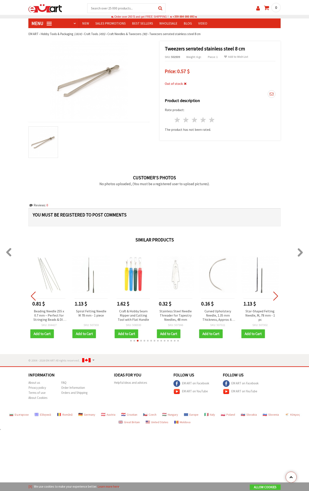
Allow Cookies (265, 487)
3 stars (194, 119)
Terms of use (37, 393)
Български (22, 414)
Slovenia (273, 414)
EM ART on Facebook (195, 383)
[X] (30, 486)
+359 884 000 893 (183, 16)
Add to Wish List (238, 56)
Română (67, 414)
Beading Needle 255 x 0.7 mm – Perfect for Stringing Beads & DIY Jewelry (48, 315)
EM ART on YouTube (195, 391)
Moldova (185, 422)
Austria (111, 414)
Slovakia (251, 414)
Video (202, 23)
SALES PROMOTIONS (110, 23)
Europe (193, 414)
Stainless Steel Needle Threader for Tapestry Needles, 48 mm (176, 315)
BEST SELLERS (142, 23)
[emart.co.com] (45, 8)
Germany (89, 414)
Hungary (173, 414)
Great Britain (132, 422)
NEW (85, 23)
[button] (131, 341)
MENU (38, 23)
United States (159, 422)
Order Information (73, 388)
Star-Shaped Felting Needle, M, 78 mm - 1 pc (260, 315)
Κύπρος (295, 414)
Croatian (132, 414)
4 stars (203, 119)
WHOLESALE (168, 23)
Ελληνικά (45, 414)
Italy (212, 414)
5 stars (211, 119)
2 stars (186, 119)
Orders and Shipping (74, 393)
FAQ (63, 383)
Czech (152, 414)
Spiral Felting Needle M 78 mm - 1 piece (91, 313)
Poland (230, 414)
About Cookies (38, 398)
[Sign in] (258, 8)
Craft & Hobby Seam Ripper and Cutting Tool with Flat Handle (133, 315)
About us (34, 383)
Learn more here (108, 486)
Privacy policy (37, 388)
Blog (188, 23)
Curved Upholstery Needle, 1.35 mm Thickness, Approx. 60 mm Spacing (217, 315)
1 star (177, 119)
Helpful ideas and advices (130, 383)
